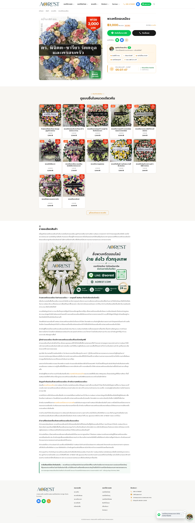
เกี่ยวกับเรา (105, 506)
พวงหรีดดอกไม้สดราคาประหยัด (64, 402)
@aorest (147, 4)
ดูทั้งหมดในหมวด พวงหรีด (97, 213)
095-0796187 (130, 4)
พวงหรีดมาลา (78, 499)
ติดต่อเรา (104, 4)
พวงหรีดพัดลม (78, 495)
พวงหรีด (93, 4)
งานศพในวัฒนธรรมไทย (76, 373)
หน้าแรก (41, 11)
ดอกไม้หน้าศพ (81, 4)
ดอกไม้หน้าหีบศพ (107, 499)
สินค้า (47, 11)
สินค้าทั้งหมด (106, 503)
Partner (115, 4)
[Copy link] (126, 40)
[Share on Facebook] (122, 40)
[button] (189, 516)
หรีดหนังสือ (77, 506)
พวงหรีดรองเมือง (49, 385)
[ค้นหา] (154, 4)
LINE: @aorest (137, 494)
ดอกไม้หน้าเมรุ (106, 495)
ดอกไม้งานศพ (68, 4)
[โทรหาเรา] (49, 501)
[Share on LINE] (117, 40)
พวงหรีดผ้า (77, 503)
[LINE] (44, 501)
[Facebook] (138, 4)
